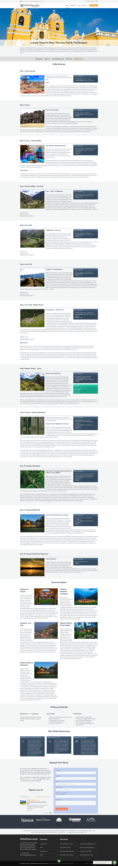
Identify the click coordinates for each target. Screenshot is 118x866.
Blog (79, 5)
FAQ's (41, 855)
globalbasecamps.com (55, 863)
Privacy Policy (65, 863)
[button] (49, 796)
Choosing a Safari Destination (67, 851)
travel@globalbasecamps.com (37, 1)
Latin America (43, 851)
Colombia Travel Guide (85, 851)
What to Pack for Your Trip (86, 855)
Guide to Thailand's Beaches (87, 847)
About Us (84, 5)
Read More (29, 809)
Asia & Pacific (43, 843)
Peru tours (66, 832)
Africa (41, 847)
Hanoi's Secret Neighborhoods (87, 843)
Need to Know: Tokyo (65, 847)
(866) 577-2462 (25, 1)
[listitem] (34, 805)
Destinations (73, 5)
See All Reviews (24, 796)
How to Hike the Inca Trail (66, 843)
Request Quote (78, 59)
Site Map (71, 863)
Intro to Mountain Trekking (66, 855)
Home (67, 5)
